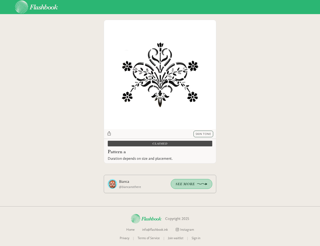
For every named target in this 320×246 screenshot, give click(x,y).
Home (130, 229)
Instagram (187, 229)
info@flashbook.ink (155, 229)
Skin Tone (203, 134)
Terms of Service (149, 238)
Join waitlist (175, 238)
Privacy (124, 238)
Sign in (196, 238)
